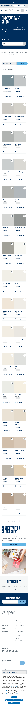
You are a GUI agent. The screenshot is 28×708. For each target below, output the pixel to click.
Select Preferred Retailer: (7, 5)
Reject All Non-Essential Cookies (14, 700)
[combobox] (17, 10)
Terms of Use (17, 693)
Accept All (14, 697)
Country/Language (7, 669)
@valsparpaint (8, 588)
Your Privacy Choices (14, 703)
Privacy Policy (14, 686)
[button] (1, 10)
